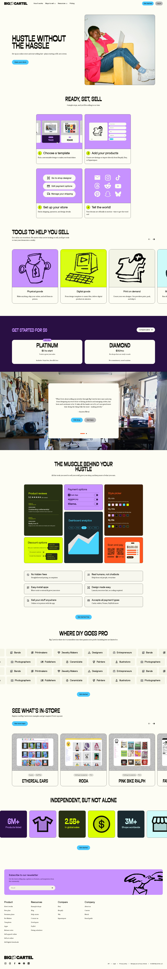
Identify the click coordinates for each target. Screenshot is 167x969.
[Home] (15, 3)
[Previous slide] (149, 239)
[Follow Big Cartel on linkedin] (28, 963)
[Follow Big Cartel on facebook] (15, 963)
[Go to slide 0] (82, 434)
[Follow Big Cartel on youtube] (19, 963)
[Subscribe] (52, 888)
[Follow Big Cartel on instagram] (5, 963)
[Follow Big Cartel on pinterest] (24, 963)
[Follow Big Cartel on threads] (10, 963)
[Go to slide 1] (86, 434)
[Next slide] (154, 239)
